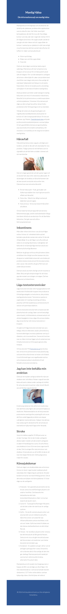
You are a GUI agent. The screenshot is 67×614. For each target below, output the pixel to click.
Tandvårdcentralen (37, 119)
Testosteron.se (35, 349)
